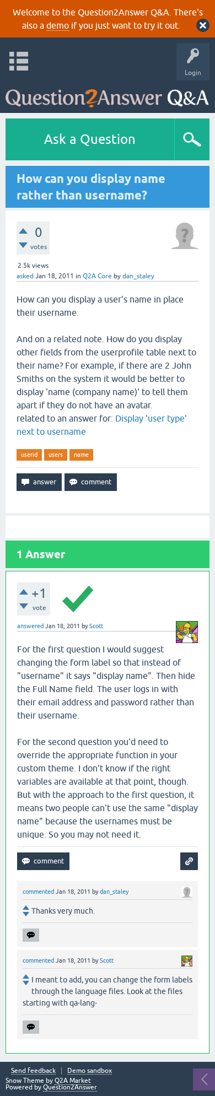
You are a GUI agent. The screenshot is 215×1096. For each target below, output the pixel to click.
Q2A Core (97, 276)
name (81, 454)
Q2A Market (73, 1080)
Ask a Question (90, 139)
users (56, 454)
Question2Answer (70, 1087)
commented (38, 891)
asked (25, 276)
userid (29, 454)
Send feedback (33, 1071)
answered (30, 626)
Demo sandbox (89, 1071)
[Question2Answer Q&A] (107, 93)
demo (57, 25)
